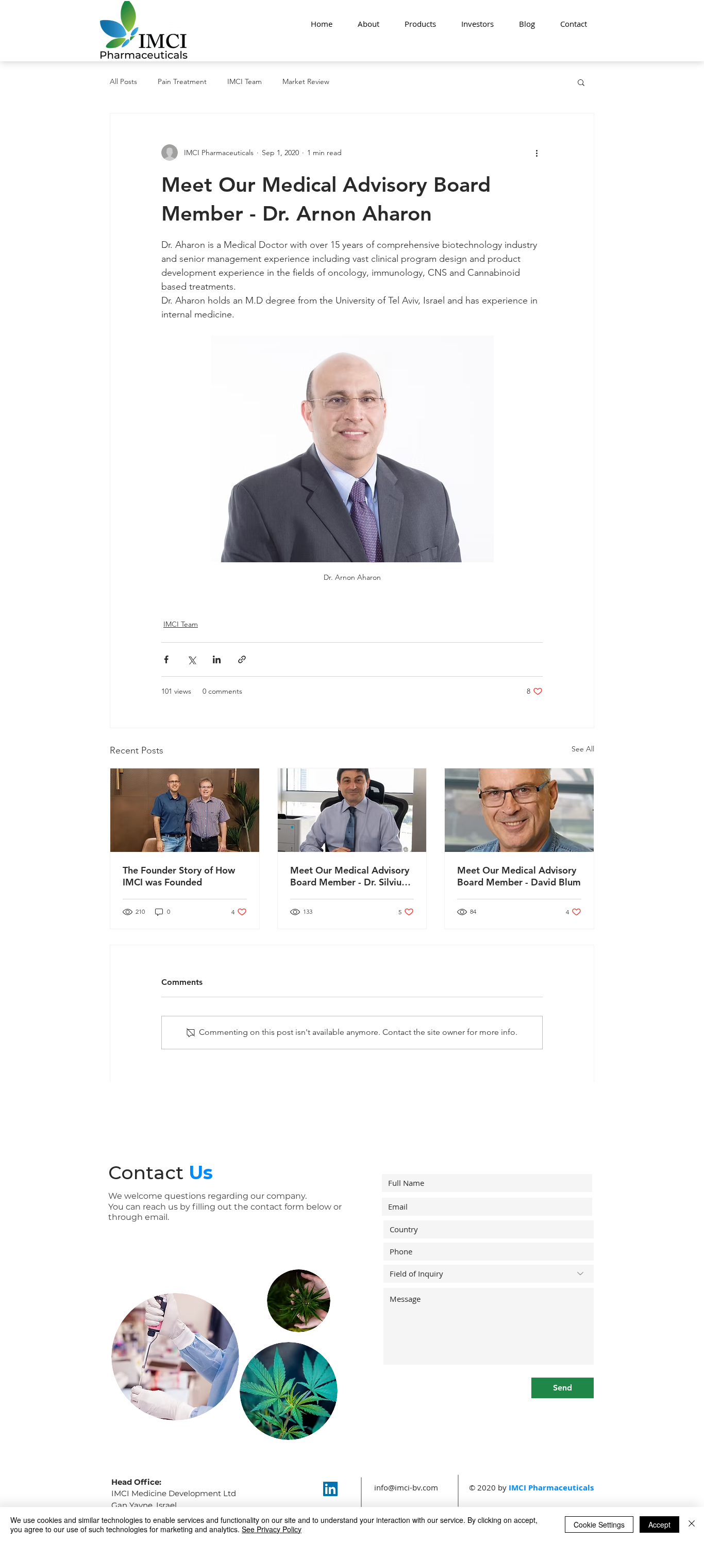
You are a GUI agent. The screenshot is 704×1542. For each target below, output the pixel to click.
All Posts (123, 81)
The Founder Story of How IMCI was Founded (179, 876)
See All (583, 748)
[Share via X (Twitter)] (191, 659)
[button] (581, 82)
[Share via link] (242, 659)
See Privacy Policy (271, 1529)
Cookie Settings (599, 1524)
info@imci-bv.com (406, 1487)
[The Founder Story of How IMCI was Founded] (184, 810)
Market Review (305, 81)
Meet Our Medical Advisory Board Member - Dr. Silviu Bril (349, 876)
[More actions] (536, 152)
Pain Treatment (182, 81)
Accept (659, 1524)
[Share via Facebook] (166, 659)
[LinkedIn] (330, 1489)
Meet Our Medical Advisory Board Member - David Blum (519, 876)
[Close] (691, 1524)
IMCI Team (244, 81)
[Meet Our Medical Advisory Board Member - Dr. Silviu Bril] (352, 810)
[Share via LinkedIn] (217, 659)
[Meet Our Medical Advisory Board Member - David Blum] (519, 810)
